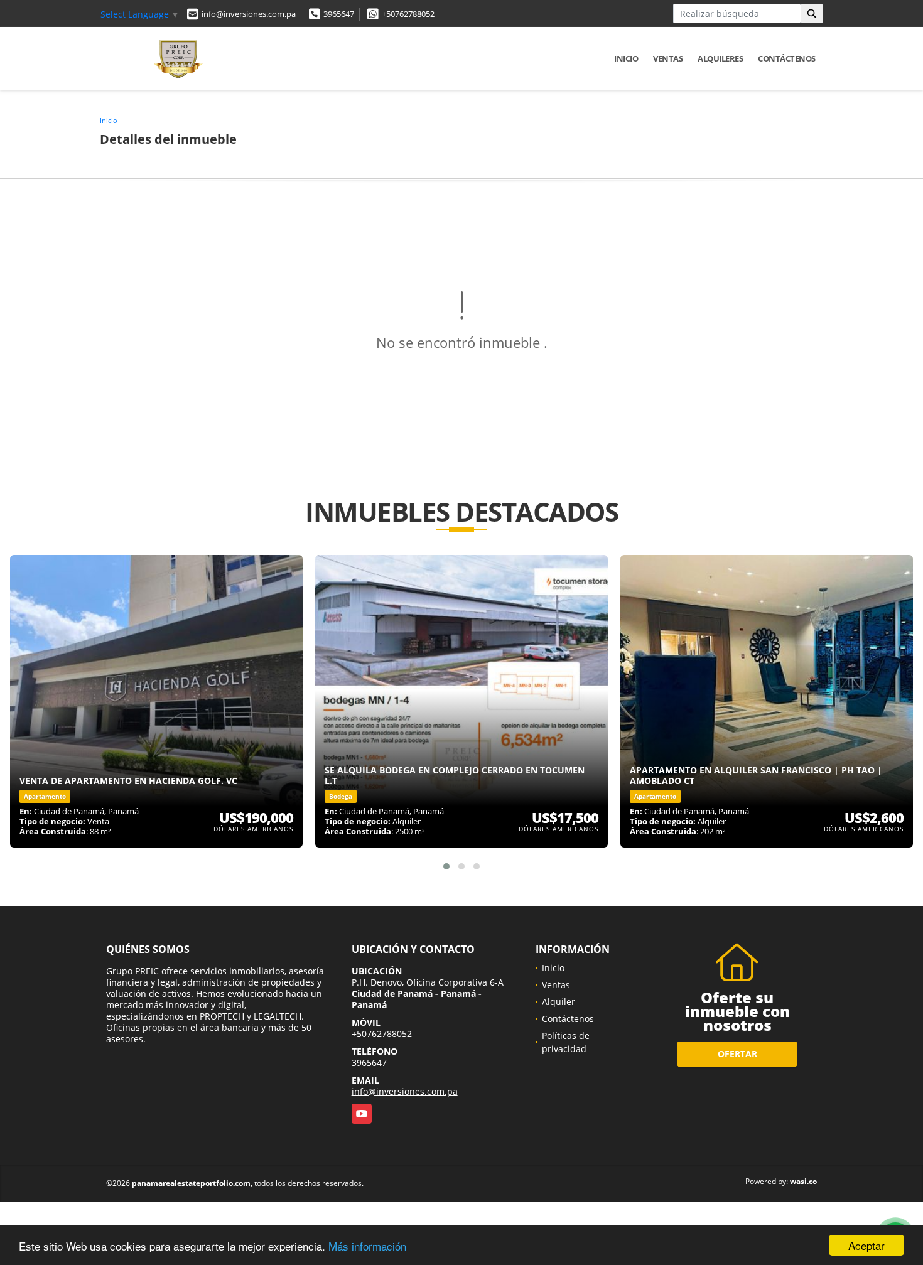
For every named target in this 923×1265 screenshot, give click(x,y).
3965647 (338, 13)
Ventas (668, 58)
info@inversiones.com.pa (249, 13)
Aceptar (866, 1245)
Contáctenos (787, 58)
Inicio (626, 58)
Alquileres (720, 58)
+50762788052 (408, 13)
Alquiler (558, 1002)
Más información (367, 1246)
